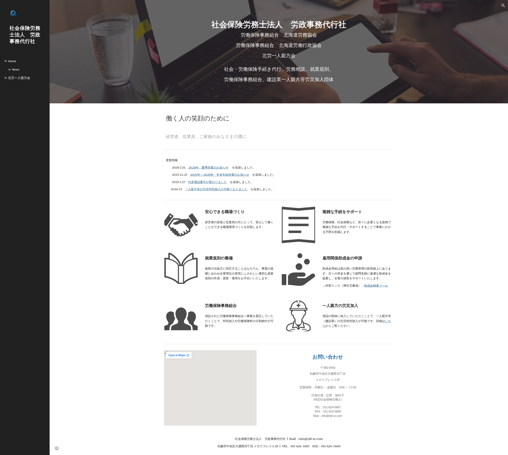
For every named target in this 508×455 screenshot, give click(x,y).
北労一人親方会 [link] (19, 78)
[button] (503, 5)
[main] (278, 39)
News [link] (15, 69)
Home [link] (12, 61)
